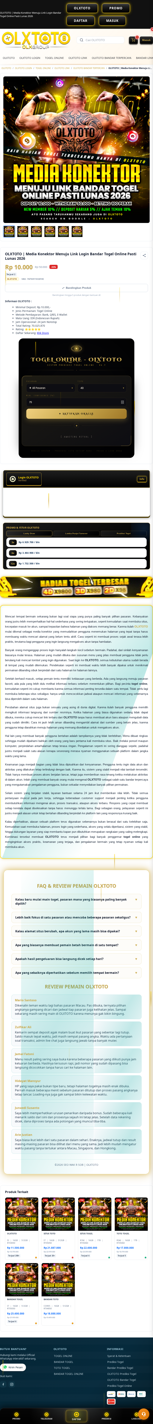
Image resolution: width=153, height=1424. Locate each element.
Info (142, 479)
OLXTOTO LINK (77, 58)
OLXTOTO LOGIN (29, 58)
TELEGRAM (46, 1419)
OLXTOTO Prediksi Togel (121, 1374)
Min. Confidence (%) (40, 395)
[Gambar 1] (9, 232)
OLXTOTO (82, 8)
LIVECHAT (137, 1419)
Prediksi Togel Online (119, 1386)
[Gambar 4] (50, 232)
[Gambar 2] (23, 232)
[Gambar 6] (77, 232)
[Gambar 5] (63, 232)
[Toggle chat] (143, 1414)
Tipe (81, 381)
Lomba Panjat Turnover (76, 533)
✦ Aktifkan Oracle (76, 413)
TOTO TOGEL (62, 1368)
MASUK (112, 21)
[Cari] (81, 40)
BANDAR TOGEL (63, 1362)
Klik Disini (43, 333)
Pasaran (31, 381)
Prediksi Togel (124, 533)
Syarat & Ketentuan (119, 1356)
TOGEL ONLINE (54, 58)
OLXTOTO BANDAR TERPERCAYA (111, 58)
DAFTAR (80, 21)
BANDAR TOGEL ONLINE (68, 1374)
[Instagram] (12, 1384)
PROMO (116, 8)
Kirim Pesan (16, 1367)
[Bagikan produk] (144, 255)
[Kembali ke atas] (145, 1405)
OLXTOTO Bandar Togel (121, 1380)
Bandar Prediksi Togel (120, 1368)
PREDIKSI (106, 1419)
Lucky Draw (29, 533)
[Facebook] (3, 1384)
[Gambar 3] (36, 232)
